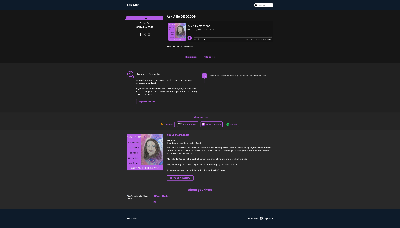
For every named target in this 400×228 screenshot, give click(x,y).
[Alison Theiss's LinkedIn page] (155, 202)
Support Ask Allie (147, 101)
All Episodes (209, 57)
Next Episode (191, 57)
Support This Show (180, 178)
